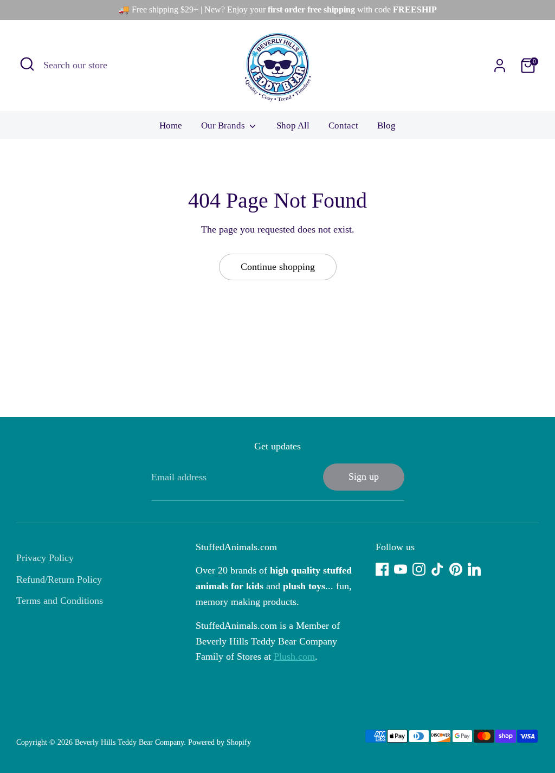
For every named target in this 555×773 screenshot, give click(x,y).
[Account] (500, 65)
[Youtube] (400, 569)
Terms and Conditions (59, 600)
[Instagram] (418, 569)
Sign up (364, 476)
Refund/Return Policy (59, 579)
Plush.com (294, 656)
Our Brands (224, 125)
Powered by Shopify (219, 742)
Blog (386, 125)
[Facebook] (382, 569)
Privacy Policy (45, 557)
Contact (343, 125)
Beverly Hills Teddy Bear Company (129, 742)
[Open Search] (27, 64)
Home (170, 125)
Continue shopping (278, 266)
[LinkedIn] (474, 569)
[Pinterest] (455, 569)
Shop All (292, 125)
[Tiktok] (437, 569)
